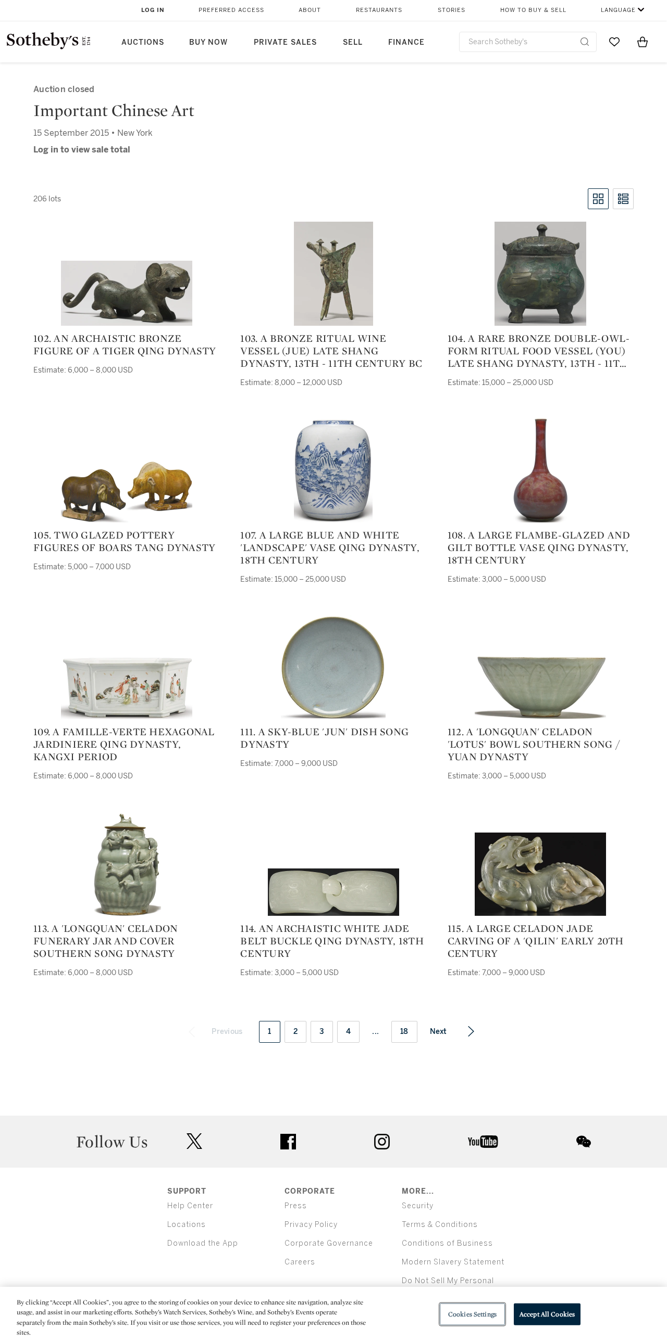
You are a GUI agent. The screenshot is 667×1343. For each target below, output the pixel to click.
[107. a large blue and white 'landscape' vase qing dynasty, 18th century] (333, 470)
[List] (623, 198)
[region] (333, 1315)
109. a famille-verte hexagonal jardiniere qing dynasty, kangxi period (124, 744)
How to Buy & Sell (533, 10)
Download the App (202, 1243)
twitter (194, 1141)
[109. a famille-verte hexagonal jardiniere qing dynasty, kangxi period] (126, 686)
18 (404, 1031)
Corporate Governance (329, 1243)
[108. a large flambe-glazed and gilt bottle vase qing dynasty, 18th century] (541, 470)
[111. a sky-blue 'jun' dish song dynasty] (333, 667)
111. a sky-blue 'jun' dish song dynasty (324, 737)
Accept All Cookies (547, 1314)
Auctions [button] (142, 42)
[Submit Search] (584, 41)
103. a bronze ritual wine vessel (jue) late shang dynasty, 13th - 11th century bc (331, 350)
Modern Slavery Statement (453, 1262)
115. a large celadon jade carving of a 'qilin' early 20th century (536, 941)
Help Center (190, 1205)
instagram (382, 1141)
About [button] (310, 10)
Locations (186, 1224)
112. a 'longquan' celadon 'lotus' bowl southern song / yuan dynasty (534, 744)
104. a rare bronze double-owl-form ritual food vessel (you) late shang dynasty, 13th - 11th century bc (539, 350)
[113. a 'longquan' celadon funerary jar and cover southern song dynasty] (126, 864)
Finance (406, 42)
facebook (288, 1141)
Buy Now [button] (208, 42)
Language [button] (618, 10)
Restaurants (379, 10)
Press (296, 1205)
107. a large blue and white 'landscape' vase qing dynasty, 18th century (329, 547)
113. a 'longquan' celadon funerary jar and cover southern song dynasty (105, 941)
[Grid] (598, 198)
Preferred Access (231, 10)
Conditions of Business (447, 1243)
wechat (583, 1141)
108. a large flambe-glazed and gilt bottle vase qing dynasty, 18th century (539, 547)
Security (418, 1205)
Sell (353, 42)
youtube (483, 1141)
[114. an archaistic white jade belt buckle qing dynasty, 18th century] (333, 892)
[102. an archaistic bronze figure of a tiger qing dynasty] (126, 293)
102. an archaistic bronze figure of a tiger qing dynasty (124, 344)
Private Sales (285, 42)
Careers (300, 1262)
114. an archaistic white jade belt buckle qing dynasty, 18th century (332, 941)
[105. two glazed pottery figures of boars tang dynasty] (126, 491)
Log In (153, 10)
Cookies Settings (472, 1314)
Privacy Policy (311, 1224)
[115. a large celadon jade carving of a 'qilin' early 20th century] (540, 874)
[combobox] (528, 42)
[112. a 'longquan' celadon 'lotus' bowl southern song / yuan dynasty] (540, 687)
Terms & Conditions (440, 1224)
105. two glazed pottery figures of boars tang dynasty (124, 541)
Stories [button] (451, 10)
